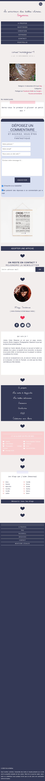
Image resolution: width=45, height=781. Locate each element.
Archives (22, 408)
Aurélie (28, 486)
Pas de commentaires (35, 94)
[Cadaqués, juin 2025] (22, 703)
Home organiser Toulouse (33, 441)
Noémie (8, 484)
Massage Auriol (10, 450)
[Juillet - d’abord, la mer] (22, 583)
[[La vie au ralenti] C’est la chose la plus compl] (22, 559)
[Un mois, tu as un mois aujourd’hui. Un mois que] (22, 607)
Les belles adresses (22, 398)
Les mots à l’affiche (22, 393)
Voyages (22, 35)
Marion (28, 491)
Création (22, 31)
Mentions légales (22, 543)
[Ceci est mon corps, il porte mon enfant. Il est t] (22, 631)
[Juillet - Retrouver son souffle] (22, 727)
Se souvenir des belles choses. (22, 13)
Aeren (28, 493)
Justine (7, 493)
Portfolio (22, 42)
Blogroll (22, 533)
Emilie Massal (9, 444)
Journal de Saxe (30, 448)
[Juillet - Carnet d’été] (22, 655)
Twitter (32, 91)
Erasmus (22, 403)
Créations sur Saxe (22, 418)
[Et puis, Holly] (22, 752)
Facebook (26, 91)
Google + (39, 91)
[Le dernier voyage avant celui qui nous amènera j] (22, 679)
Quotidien (22, 27)
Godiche (8, 441)
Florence (28, 444)
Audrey (28, 489)
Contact (22, 38)
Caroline (8, 489)
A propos (22, 23)
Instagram (28, 325)
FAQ (22, 413)
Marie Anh (8, 486)
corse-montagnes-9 (23, 52)
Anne (27, 446)
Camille (8, 491)
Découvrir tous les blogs (22, 501)
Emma (28, 484)
